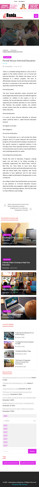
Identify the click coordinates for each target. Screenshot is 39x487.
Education (13, 50)
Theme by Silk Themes (19, 484)
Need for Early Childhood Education (15, 289)
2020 (5, 442)
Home (15, 1)
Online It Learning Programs (12, 314)
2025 (5, 425)
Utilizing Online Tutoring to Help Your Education (16, 263)
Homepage (5, 50)
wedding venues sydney (28, 462)
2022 (5, 435)
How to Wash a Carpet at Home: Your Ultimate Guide (19, 397)
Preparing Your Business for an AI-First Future (24, 333)
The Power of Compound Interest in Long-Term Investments (22, 362)
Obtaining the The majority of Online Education (15, 239)
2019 (5, 445)
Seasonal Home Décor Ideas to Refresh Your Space (18, 409)
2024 (5, 429)
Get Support (22, 1)
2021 (5, 439)
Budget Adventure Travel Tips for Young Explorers (18, 403)
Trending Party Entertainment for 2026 (24, 342)
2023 (5, 432)
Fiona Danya (9, 66)
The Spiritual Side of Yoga (23, 351)
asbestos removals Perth (11, 462)
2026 (5, 416)
